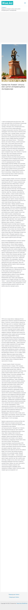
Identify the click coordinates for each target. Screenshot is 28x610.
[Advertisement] (14, 26)
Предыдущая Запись (14, 594)
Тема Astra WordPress (22, 603)
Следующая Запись (14, 597)
